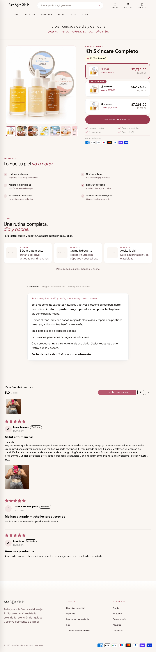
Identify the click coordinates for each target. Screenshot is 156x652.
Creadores (118, 630)
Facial (62, 14)
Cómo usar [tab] (33, 287)
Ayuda (116, 608)
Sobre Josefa (119, 619)
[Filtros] (140, 392)
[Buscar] (99, 5)
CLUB (85, 14)
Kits (74, 14)
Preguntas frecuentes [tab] (53, 287)
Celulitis (29, 14)
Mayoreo (117, 625)
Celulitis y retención (75, 608)
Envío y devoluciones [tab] (79, 287)
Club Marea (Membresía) (78, 630)
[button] (88, 58)
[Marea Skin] (19, 5)
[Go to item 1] (13, 406)
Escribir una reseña (117, 392)
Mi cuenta (117, 613)
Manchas (46, 14)
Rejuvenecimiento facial (77, 619)
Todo (14, 14)
